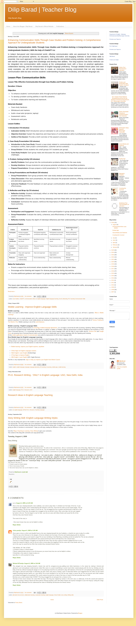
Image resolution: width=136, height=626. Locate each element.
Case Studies (16, 298)
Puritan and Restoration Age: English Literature (124, 83)
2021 (112, 259)
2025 (112, 250)
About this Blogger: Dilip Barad (22, 26)
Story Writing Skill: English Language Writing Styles (33, 418)
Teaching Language (40, 409)
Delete (19, 525)
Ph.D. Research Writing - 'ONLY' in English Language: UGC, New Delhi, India (45, 375)
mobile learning (62, 367)
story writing (64, 595)
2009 (112, 287)
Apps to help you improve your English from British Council (43, 359)
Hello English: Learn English (19, 353)
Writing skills (71, 595)
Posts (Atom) (18, 602)
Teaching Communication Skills (77, 298)
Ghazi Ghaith (57, 595)
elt (36, 298)
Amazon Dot (92, 331)
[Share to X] (42, 296)
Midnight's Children (122, 174)
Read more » (11, 291)
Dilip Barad (112, 56)
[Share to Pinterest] (45, 296)
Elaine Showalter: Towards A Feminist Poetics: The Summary (124, 114)
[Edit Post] (56, 481)
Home (8, 26)
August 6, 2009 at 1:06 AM (32, 563)
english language (41, 298)
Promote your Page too (115, 39)
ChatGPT (22, 298)
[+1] (24, 489)
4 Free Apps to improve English (20, 355)
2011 (112, 282)
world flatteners (40, 322)
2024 (112, 252)
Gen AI (60, 298)
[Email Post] (34, 296)
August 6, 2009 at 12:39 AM (24, 503)
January (115, 247)
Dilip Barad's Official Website (44, 26)
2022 (112, 257)
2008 (112, 289)
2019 (112, 264)
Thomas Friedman (97, 320)
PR (69, 298)
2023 (112, 254)
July (114, 238)
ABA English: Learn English (19, 357)
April (114, 242)
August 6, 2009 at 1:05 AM (30, 530)
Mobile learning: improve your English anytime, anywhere (27, 346)
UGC (31, 389)
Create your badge (114, 59)
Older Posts (100, 599)
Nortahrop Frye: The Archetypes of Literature (124, 204)
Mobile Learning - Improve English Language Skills (32, 307)
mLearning (48, 367)
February (115, 245)
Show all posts (69, 33)
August (115, 224)
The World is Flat (13, 322)
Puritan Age (122, 159)
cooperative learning (40, 595)
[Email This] (38, 296)
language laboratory (35, 367)
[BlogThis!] (40, 296)
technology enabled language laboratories (45, 327)
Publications (60, 26)
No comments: (28, 296)
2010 (112, 285)
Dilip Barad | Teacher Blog (42, 9)
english (14, 367)
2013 (112, 278)
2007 (112, 292)
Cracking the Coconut (122, 189)
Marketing (65, 298)
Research (26, 389)
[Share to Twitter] (13, 487)
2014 (112, 275)
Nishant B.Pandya (18, 563)
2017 (112, 268)
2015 (112, 273)
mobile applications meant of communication (25, 335)
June (114, 240)
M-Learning (43, 367)
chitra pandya (17, 530)
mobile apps (55, 367)
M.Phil (24, 409)
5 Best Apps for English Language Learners (23, 350)
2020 (112, 261)
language (27, 367)
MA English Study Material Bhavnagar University (124, 130)
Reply (14, 525)
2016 (112, 271)
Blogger (80, 613)
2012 (112, 280)
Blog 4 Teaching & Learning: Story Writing (26, 431)
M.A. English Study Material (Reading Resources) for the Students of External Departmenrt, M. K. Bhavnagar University (120, 99)
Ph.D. (22, 389)
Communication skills (30, 298)
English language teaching (52, 298)
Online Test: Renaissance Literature (122, 69)
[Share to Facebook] (43, 296)
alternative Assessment (18, 595)
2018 (112, 266)
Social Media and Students (124, 144)
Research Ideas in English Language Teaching (30, 395)
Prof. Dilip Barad (113, 46)
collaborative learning (29, 595)
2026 (112, 222)
